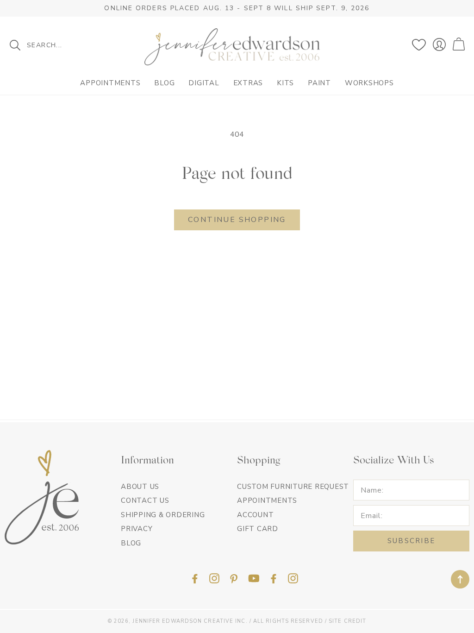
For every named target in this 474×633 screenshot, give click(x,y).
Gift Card (257, 528)
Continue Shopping (237, 220)
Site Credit (347, 621)
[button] (460, 44)
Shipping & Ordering (163, 514)
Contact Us (145, 500)
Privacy (136, 528)
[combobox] (64, 45)
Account (255, 514)
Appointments (110, 83)
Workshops (369, 83)
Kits (285, 83)
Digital (203, 83)
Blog (164, 83)
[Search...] (15, 45)
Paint (319, 83)
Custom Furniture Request (293, 486)
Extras (248, 83)
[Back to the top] (460, 579)
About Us (140, 486)
